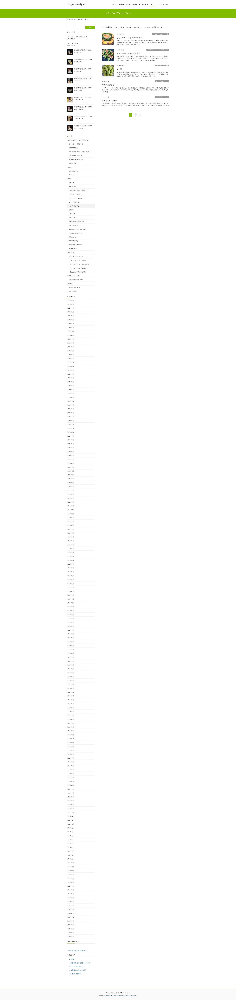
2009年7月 (70, 928)
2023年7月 (70, 378)
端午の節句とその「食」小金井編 (79, 264)
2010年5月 (70, 890)
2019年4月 (70, 537)
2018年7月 (70, 572)
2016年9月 (70, 657)
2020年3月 (70, 494)
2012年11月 (70, 781)
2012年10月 (70, 785)
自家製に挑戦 (73, 163)
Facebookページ (73, 942)
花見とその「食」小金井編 (78, 272)
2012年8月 (70, 789)
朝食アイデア (73, 217)
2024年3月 (70, 354)
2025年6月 (70, 304)
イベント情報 (73, 186)
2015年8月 (70, 707)
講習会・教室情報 (75, 194)
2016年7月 (70, 665)
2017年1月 (70, 641)
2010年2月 (70, 901)
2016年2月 (70, 684)
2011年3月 (70, 851)
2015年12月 (70, 692)
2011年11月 (70, 820)
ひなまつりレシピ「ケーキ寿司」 (130, 38)
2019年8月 (70, 521)
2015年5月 (70, 719)
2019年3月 (70, 541)
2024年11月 (70, 327)
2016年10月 (70, 653)
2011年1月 (70, 859)
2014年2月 (70, 731)
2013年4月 (70, 766)
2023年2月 (70, 393)
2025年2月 (70, 316)
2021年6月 (70, 447)
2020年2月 (70, 498)
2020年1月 (70, 502)
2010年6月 (70, 886)
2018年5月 (70, 579)
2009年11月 (70, 913)
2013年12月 (70, 735)
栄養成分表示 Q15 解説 (78, 970)
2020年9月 (70, 478)
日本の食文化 (71, 252)
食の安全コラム (73, 171)
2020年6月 (70, 486)
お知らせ (71, 182)
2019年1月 (70, 548)
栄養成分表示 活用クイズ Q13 (83, 126)
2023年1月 (70, 397)
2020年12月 (70, 471)
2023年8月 (70, 374)
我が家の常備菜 (73, 148)
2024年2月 (70, 358)
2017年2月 (70, 638)
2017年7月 (70, 618)
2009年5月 (70, 936)
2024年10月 (70, 331)
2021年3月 (70, 459)
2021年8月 (70, 440)
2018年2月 (70, 591)
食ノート (71, 175)
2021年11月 (70, 428)
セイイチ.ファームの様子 (76, 198)
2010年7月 (70, 882)
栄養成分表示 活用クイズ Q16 (83, 88)
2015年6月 (70, 715)
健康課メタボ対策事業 (75, 245)
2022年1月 (70, 420)
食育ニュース (73, 237)
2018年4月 (70, 583)
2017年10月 (70, 607)
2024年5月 (70, 347)
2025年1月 (70, 319)
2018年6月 (70, 576)
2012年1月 (70, 812)
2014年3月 (70, 727)
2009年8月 (70, 925)
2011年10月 (70, 824)
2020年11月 (70, 475)
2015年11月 (70, 696)
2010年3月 (70, 897)
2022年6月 (70, 405)
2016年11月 (70, 649)
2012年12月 (70, 777)
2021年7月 (70, 444)
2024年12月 (70, 323)
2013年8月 (70, 750)
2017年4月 (70, 630)
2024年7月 (70, 339)
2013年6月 (70, 758)
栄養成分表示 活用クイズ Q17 (83, 78)
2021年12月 (70, 424)
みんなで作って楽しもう (76, 144)
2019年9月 (70, 517)
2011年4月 (70, 847)
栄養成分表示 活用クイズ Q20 (83, 50)
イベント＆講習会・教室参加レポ (79, 190)
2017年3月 (70, 634)
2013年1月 (70, 773)
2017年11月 (70, 603)
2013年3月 (70, 769)
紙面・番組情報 (73, 225)
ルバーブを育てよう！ (75, 202)
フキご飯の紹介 (108, 85)
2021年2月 (70, 463)
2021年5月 (70, 451)
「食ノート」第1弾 (72, 43)
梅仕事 (119, 69)
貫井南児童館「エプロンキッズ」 (84, 97)
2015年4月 (70, 723)
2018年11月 (70, 556)
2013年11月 (70, 738)
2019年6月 (70, 529)
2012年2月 (70, 808)
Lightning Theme (117, 995)
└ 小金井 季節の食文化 (76, 256)
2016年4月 (70, 676)
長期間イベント (73, 248)
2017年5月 (70, 626)
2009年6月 (70, 932)
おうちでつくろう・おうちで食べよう (158, 49)
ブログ (69, 179)
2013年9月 (70, 746)
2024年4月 (70, 350)
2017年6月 (70, 622)
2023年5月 (70, 385)
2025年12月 (70, 300)
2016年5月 (70, 672)
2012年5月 (70, 797)
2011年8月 (70, 832)
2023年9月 (70, 370)
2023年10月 (70, 366)
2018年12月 (70, 552)
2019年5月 (70, 533)
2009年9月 (70, 921)
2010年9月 (70, 874)
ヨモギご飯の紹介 (109, 101)
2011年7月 (70, 835)
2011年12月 (70, 816)
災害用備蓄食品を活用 (75, 155)
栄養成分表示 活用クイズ (76, 279)
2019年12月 (70, 506)
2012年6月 (70, 793)
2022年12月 (70, 401)
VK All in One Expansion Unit (130, 995)
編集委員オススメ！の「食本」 (78, 229)
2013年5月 (70, 762)
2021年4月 (70, 455)
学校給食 (72, 213)
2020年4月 (70, 490)
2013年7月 (70, 754)
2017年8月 (70, 614)
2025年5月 (70, 308)
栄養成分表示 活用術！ (74, 276)
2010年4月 (70, 894)
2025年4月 (70, 312)
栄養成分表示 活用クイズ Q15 (83, 107)
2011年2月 (70, 855)
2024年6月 (70, 343)
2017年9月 (70, 610)
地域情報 (71, 210)
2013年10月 (70, 742)
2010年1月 (70, 905)
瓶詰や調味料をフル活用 (76, 159)
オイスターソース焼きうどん (129, 53)
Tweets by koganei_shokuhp (76, 950)
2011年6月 (70, 839)
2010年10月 (70, 870)
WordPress (108, 995)
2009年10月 (70, 917)
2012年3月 (70, 804)
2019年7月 (70, 525)
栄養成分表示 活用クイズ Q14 (83, 116)
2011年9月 (70, 828)
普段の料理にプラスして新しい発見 (79, 151)
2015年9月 (70, 704)
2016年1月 (70, 688)
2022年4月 (70, 413)
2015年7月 (70, 711)
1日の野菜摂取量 (76, 974)
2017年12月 (70, 599)
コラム (69, 167)
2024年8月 (70, 335)
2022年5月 (70, 409)
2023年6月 (70, 382)
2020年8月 (70, 482)
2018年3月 (70, 587)
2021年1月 (70, 467)
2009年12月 (70, 909)
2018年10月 (70, 560)
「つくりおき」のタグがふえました (77, 36)
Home (72, 959)
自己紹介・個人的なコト (76, 233)
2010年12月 (70, 863)
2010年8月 (70, 878)
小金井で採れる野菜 (74, 287)
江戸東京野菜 (73, 291)
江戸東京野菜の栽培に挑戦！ (77, 221)
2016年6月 (70, 669)
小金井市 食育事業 (72, 241)
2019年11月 (70, 510)
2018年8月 (70, 568)
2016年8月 (70, 661)
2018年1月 (70, 595)
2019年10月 (70, 513)
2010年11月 (70, 866)
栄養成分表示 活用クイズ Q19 (83, 59)
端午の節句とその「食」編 (78, 268)
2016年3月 (70, 680)
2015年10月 (70, 700)
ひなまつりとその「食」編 (161, 34)
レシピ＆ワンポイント (162, 65)
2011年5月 (70, 843)
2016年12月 (70, 645)
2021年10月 (70, 432)
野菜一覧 (70, 283)
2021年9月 (70, 436)
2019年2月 (70, 544)
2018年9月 (70, 564)
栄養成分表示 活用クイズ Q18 (83, 69)
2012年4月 (70, 800)
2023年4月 (70, 389)
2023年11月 (70, 362)
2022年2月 (70, 416)
